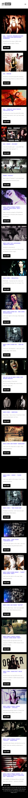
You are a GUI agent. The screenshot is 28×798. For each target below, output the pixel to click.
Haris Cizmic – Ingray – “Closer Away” (12, 475)
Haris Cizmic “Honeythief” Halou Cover (12, 672)
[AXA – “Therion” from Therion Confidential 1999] (14, 97)
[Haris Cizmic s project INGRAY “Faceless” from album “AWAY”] (14, 626)
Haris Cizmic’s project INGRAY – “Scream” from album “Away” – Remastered (12, 208)
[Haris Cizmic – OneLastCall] (14, 268)
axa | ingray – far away (10, 144)
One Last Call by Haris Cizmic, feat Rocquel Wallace (13, 377)
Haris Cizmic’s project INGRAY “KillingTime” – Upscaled (11, 706)
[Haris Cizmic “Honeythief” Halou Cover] (14, 661)
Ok (8, 795)
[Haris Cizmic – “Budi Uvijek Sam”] (14, 498)
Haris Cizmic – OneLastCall (10, 278)
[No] (26, 792)
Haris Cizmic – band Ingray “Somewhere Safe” (11, 540)
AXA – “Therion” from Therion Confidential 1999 (12, 109)
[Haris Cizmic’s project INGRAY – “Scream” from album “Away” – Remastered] (14, 197)
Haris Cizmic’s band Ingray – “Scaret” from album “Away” (14, 572)
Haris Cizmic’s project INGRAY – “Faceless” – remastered (12, 739)
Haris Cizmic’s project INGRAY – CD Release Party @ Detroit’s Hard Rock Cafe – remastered (13, 775)
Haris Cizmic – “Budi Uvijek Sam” (12, 508)
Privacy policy (16, 795)
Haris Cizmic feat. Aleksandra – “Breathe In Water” (12, 243)
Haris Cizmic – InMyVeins (10, 412)
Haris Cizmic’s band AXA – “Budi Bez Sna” (13, 345)
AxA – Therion (7, 74)
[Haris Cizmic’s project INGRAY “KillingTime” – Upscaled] (14, 696)
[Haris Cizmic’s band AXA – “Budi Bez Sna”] (14, 334)
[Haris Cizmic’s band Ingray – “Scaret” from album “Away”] (14, 562)
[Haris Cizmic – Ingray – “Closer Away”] (14, 465)
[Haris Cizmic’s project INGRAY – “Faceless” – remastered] (14, 729)
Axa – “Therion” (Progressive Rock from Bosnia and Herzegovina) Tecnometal (13, 37)
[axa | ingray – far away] (14, 134)
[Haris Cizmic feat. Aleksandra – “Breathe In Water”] (14, 233)
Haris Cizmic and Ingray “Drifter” (13, 605)
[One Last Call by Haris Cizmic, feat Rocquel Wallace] (14, 367)
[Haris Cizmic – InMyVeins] (14, 402)
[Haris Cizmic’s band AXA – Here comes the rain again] (14, 301)
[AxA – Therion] (14, 62)
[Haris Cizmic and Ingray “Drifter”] (14, 595)
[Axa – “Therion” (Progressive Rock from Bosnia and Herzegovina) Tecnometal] (14, 24)
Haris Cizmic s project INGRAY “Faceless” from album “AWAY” (12, 637)
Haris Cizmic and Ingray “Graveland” (14, 444)
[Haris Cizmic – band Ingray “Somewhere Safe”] (14, 529)
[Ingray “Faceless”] (14, 165)
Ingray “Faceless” (8, 175)
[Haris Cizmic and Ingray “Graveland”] (14, 433)
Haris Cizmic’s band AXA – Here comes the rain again (14, 312)
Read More (6, 47)
